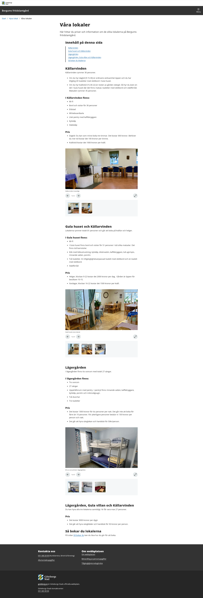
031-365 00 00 (43, 591)
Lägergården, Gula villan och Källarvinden (84, 57)
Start (4, 18)
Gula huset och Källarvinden (79, 51)
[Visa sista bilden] (67, 195)
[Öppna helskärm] (135, 195)
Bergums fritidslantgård (15, 10)
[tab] (73, 208)
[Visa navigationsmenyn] (198, 10)
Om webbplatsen (88, 554)
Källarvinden (73, 48)
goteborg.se (43, 584)
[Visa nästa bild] (78, 195)
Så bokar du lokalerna (77, 60)
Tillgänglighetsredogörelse (92, 563)
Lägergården (73, 54)
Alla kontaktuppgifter (46, 560)
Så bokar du (78, 535)
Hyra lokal (13, 18)
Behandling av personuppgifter (94, 559)
